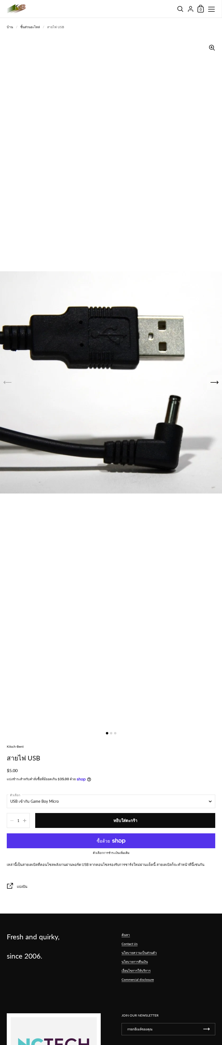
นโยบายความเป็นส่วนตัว (139, 953)
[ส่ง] (206, 1029)
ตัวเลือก (15, 795)
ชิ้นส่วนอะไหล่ (30, 27)
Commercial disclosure (138, 980)
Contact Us (130, 944)
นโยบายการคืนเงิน (135, 962)
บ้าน (10, 27)
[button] (214, 382)
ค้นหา (126, 935)
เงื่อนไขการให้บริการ (136, 971)
